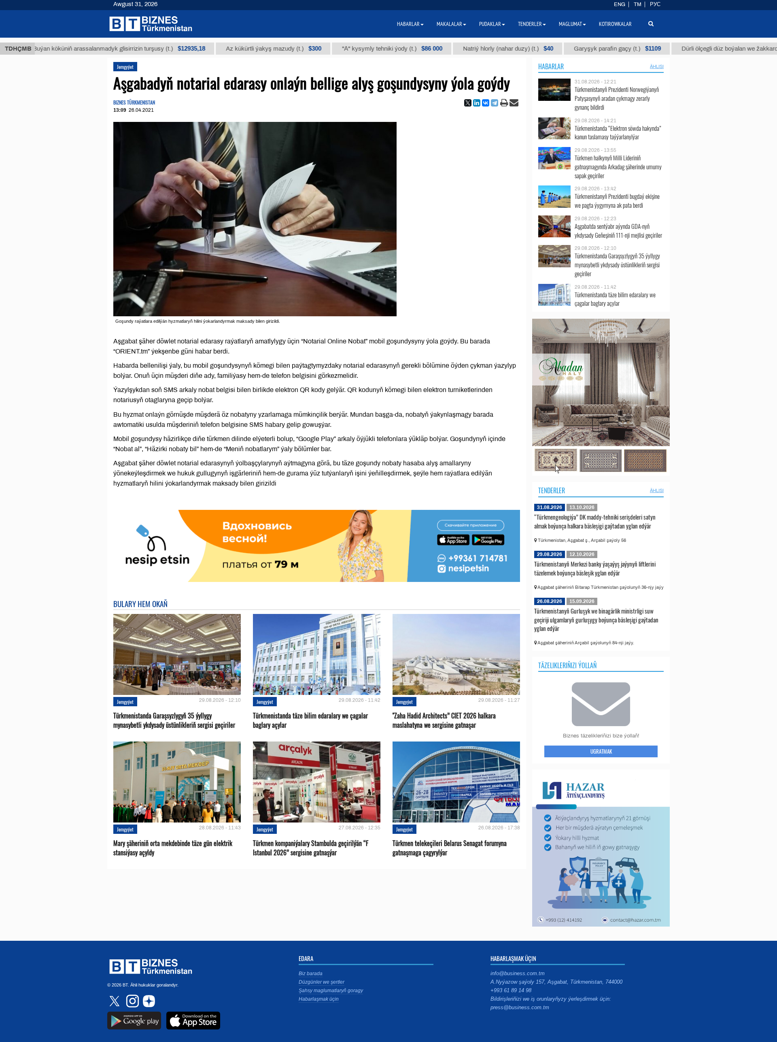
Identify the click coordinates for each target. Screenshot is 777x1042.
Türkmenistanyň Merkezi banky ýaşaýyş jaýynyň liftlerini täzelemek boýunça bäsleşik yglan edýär (595, 568)
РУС (655, 4)
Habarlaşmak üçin (319, 999)
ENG (619, 4)
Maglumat (570, 24)
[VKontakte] (485, 103)
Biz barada (311, 973)
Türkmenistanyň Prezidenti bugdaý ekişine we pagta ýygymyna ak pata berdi (617, 200)
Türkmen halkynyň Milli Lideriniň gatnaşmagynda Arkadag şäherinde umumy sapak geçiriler (618, 166)
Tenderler (551, 490)
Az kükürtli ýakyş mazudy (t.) (217, 48)
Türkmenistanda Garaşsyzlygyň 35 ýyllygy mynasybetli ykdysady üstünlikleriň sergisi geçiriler (174, 720)
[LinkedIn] (476, 103)
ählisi (657, 66)
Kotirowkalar (615, 24)
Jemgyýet (125, 66)
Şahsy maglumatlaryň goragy (331, 990)
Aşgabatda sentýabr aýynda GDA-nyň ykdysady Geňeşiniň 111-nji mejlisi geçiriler (618, 230)
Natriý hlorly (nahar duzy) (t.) (452, 48)
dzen (148, 1001)
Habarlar (551, 66)
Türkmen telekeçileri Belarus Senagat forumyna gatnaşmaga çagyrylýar (450, 848)
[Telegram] (494, 103)
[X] (467, 103)
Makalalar (449, 24)
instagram (131, 1001)
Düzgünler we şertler (321, 982)
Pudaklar (490, 24)
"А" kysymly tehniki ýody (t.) (336, 48)
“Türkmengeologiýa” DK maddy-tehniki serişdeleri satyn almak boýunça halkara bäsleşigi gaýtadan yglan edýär (595, 521)
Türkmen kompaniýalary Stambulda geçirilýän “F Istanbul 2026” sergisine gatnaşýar (310, 848)
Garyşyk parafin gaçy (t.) (561, 48)
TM (637, 4)
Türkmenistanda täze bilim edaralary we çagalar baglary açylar (310, 720)
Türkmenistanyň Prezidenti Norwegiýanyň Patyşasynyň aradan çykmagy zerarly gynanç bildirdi (617, 98)
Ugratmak (601, 751)
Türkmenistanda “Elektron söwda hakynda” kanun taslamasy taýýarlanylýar (618, 132)
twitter (115, 1001)
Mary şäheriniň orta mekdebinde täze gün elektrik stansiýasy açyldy (172, 848)
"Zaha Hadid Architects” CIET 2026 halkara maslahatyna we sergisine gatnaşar (444, 720)
